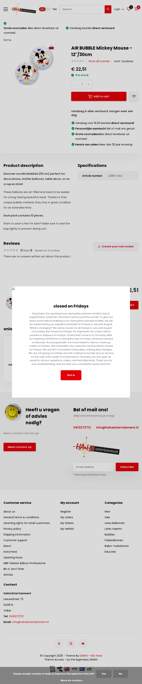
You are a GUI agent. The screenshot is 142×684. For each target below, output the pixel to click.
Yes (104, 673)
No (120, 673)
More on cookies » (72, 680)
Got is (71, 375)
